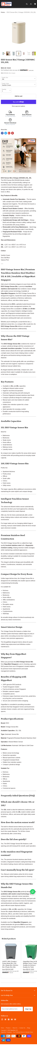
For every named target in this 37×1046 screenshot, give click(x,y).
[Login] (31, 4)
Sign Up (28, 1009)
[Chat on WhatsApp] (32, 891)
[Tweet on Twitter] (5, 133)
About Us (15, 1028)
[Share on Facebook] (2, 133)
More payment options (18, 106)
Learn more (31, 70)
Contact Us (22, 1028)
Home (3, 12)
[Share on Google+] (9, 133)
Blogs (28, 1028)
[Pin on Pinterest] (12, 133)
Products (8, 1028)
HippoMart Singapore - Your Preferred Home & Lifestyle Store (17, 1032)
